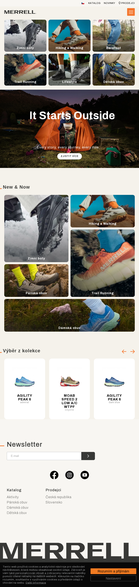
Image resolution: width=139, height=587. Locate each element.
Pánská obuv (17, 502)
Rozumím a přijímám (113, 571)
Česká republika (58, 497)
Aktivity (13, 497)
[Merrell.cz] (20, 12)
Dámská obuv (18, 507)
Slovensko (54, 502)
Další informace (36, 582)
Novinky (109, 3)
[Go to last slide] (124, 352)
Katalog (94, 3)
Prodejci (128, 3)
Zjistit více (69, 156)
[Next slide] (132, 352)
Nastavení (113, 578)
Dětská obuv (17, 513)
